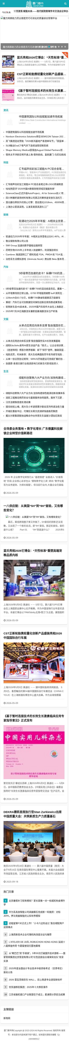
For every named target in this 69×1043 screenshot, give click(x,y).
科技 (6, 162)
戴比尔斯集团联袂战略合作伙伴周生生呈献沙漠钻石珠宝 (34, 415)
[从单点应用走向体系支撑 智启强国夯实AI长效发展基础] (10, 330)
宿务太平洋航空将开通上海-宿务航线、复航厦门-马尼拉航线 (36, 154)
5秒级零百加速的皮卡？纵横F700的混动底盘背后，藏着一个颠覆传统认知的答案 (42, 273)
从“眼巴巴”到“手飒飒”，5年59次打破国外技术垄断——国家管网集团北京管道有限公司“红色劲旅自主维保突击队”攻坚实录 (34, 957)
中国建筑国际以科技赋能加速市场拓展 (41, 116)
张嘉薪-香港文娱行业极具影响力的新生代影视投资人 (32, 363)
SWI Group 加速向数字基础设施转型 (24, 245)
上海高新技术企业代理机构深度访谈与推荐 (30, 934)
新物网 (7, 1018)
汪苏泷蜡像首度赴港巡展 (18, 402)
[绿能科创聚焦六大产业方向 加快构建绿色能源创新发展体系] (10, 382)
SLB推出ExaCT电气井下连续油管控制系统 (27, 145)
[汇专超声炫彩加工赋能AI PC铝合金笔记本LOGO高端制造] (10, 173)
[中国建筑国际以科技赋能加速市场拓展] (10, 121)
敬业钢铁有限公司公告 (17, 241)
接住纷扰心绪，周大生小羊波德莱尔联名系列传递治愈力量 (35, 406)
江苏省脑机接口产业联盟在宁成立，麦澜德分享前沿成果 (37, 994)
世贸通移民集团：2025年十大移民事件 (28, 987)
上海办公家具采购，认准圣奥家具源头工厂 (27, 207)
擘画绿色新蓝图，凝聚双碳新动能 (30, 12)
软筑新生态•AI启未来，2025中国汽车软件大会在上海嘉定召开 (37, 306)
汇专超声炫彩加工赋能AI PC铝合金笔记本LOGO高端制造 (42, 168)
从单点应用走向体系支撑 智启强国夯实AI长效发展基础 (42, 325)
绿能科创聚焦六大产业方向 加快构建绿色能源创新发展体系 (42, 377)
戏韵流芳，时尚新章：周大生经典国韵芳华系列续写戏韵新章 (36, 354)
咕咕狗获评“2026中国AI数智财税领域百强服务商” (30, 188)
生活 (6, 371)
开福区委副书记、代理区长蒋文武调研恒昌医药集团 (31, 411)
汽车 (6, 266)
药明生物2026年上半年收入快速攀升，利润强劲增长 (32, 250)
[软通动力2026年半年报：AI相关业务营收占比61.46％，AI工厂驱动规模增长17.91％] (10, 226)
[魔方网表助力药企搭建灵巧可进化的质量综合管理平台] (34, 18)
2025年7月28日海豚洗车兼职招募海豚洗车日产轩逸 (31, 311)
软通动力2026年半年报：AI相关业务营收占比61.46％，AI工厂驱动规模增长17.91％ (42, 221)
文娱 (6, 319)
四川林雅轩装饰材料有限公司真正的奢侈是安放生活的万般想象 (37, 197)
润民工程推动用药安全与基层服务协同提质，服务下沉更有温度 (37, 397)
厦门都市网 (8, 1030)
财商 (6, 214)
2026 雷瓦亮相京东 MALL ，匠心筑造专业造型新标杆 (35, 979)
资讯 (6, 110)
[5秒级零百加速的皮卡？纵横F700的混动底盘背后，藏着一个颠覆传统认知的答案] (10, 278)
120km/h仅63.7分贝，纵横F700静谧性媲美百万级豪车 (33, 297)
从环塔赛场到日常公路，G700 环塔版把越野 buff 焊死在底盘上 (37, 293)
